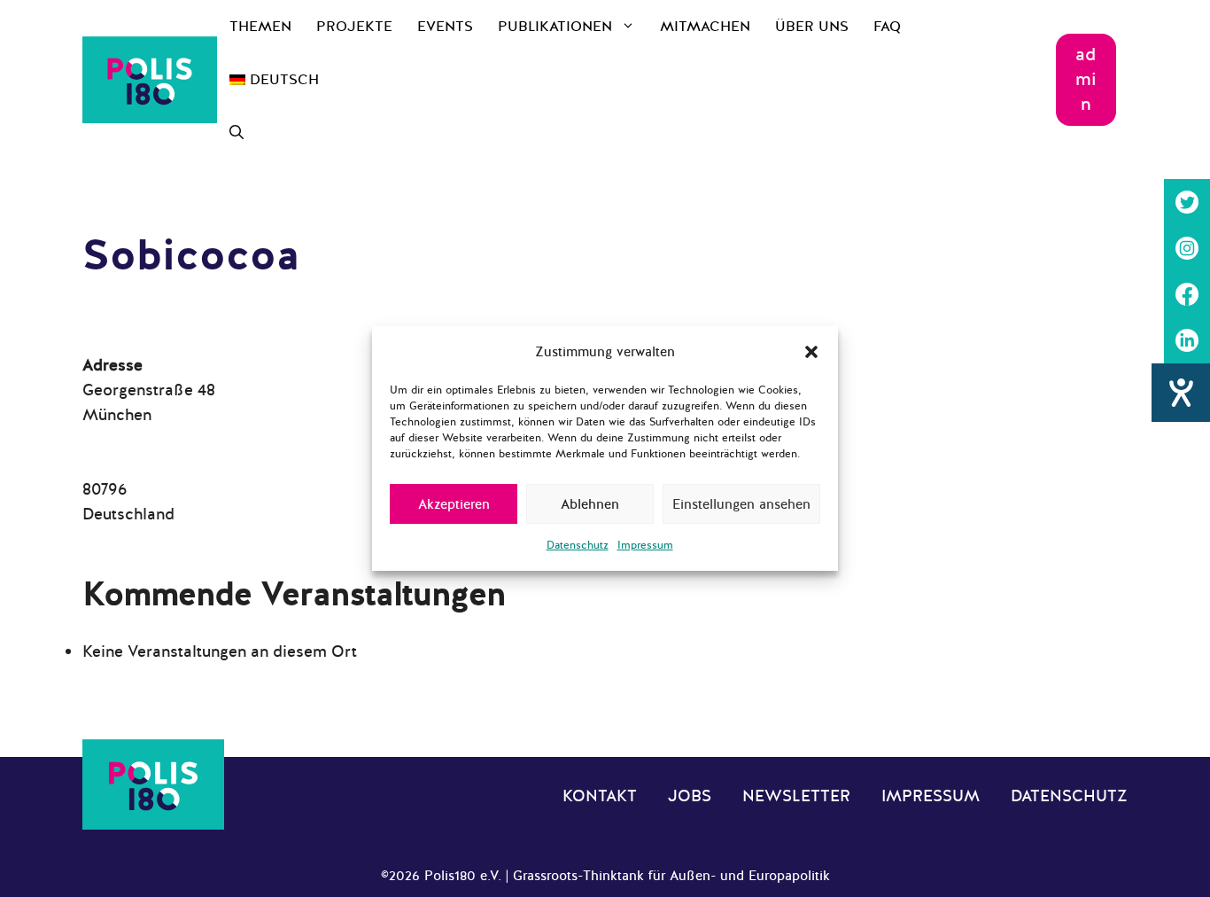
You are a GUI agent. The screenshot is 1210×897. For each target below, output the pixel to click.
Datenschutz (578, 545)
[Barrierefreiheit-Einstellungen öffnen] (1181, 392)
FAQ (887, 26)
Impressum (645, 545)
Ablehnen (590, 504)
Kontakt (599, 796)
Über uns (812, 26)
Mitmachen (705, 26)
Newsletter (796, 796)
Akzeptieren (454, 504)
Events (445, 26)
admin (1086, 79)
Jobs (689, 796)
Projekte (354, 26)
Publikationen (555, 26)
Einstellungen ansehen (741, 504)
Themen (260, 26)
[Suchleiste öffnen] (236, 133)
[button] (811, 352)
